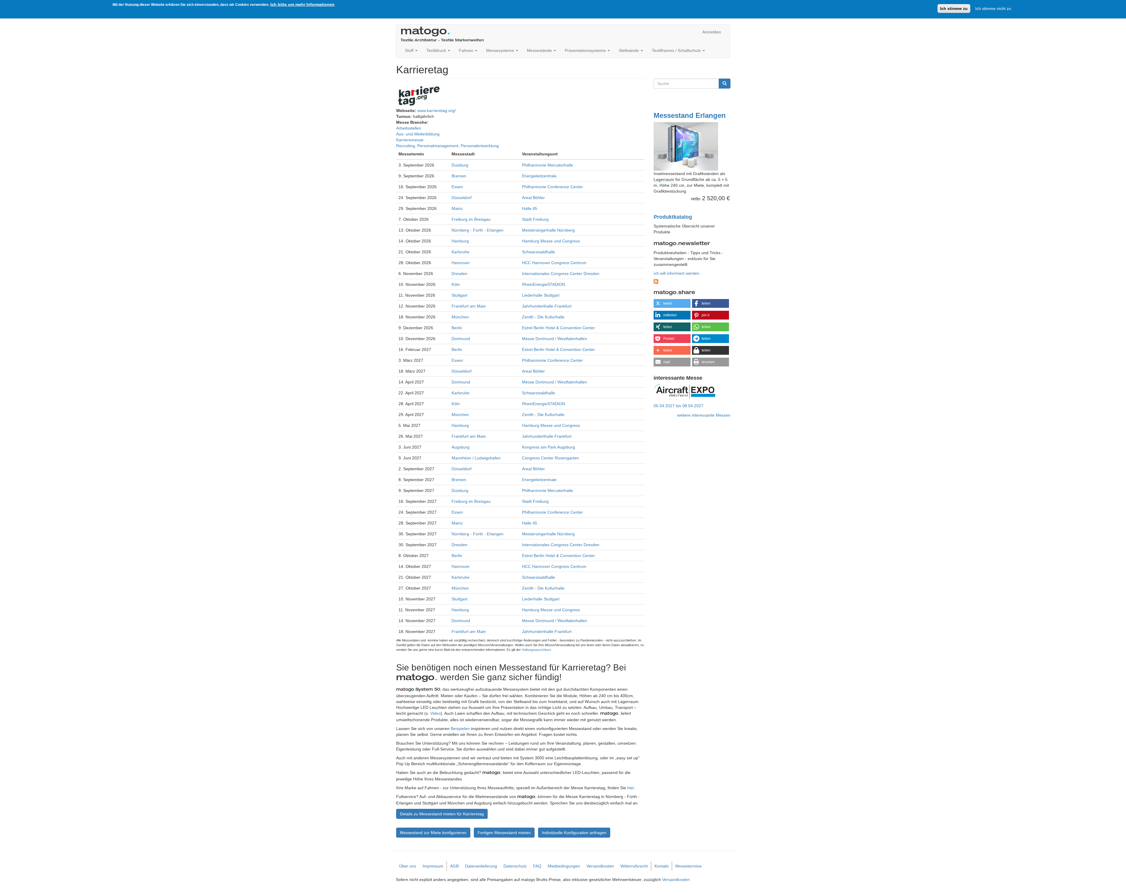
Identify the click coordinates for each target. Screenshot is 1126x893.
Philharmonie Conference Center (552, 186)
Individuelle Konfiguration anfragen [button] (574, 832)
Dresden (459, 273)
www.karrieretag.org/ (436, 110)
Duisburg (460, 165)
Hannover (461, 262)
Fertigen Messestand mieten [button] (504, 832)
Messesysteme (500, 50)
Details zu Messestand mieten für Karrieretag (442, 813)
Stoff (410, 50)
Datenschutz (515, 866)
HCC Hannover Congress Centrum (554, 262)
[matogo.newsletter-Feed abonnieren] (692, 281)
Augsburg (460, 447)
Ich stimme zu (954, 8)
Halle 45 (529, 208)
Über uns (407, 866)
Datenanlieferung (481, 866)
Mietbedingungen (564, 866)
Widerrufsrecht (634, 866)
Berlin (457, 327)
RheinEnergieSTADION (543, 284)
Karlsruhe (460, 251)
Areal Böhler (533, 197)
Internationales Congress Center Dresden (560, 273)
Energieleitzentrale (539, 176)
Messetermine (688, 866)
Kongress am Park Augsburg (548, 447)
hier (630, 787)
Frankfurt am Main (469, 306)
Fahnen (466, 50)
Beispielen (460, 728)
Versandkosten (600, 866)
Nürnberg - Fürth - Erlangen (477, 230)
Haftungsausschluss (536, 649)
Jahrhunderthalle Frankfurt (547, 306)
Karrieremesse (409, 139)
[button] (672, 303)
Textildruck (436, 50)
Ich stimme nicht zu (993, 8)
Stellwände (629, 50)
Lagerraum (664, 179)
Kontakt (661, 866)
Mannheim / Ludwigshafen (476, 458)
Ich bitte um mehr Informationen (302, 4)
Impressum (433, 866)
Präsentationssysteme (586, 50)
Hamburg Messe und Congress (551, 241)
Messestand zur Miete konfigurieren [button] (433, 832)
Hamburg (460, 241)
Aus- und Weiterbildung (418, 134)
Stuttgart (459, 295)
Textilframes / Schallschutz (677, 50)
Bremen (459, 176)
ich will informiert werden (676, 273)
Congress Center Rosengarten (550, 458)
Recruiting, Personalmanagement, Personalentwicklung (447, 145)
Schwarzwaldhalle (538, 251)
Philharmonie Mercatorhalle (547, 165)
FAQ (537, 866)
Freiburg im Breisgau (471, 219)
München (460, 317)
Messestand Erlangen (690, 115)
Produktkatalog (673, 217)
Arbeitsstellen (408, 128)
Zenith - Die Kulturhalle (543, 317)
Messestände (540, 50)
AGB (454, 866)
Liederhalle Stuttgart (540, 295)
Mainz (457, 208)
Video (435, 713)
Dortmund (461, 338)
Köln (456, 284)
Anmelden (711, 32)
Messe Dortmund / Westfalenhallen (554, 338)
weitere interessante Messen (703, 415)
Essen (457, 186)
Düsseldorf (462, 197)
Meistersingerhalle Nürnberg (548, 230)
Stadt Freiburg (535, 219)
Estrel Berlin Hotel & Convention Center (558, 327)
